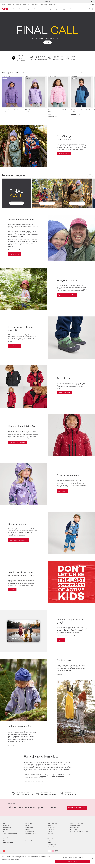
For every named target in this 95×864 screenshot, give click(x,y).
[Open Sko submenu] (25, 8)
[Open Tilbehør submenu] (38, 8)
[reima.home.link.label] (5, 9)
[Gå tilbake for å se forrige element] (88, 72)
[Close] (92, 858)
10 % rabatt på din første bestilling (47, 1)
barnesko (40, 777)
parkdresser (60, 776)
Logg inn (92, 4)
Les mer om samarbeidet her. (17, 250)
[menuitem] (14, 826)
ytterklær (43, 776)
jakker (53, 776)
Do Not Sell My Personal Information (72, 857)
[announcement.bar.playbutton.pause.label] (91, 1)
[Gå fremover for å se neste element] (91, 72)
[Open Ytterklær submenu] (21, 8)
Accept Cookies (72, 861)
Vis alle (82, 72)
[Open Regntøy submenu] (31, 8)
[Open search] (89, 9)
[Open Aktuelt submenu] (14, 8)
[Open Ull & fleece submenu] (75, 8)
